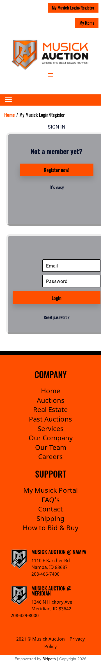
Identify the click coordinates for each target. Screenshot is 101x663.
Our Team (50, 447)
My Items (86, 23)
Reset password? (57, 317)
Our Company (51, 437)
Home (50, 390)
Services (51, 428)
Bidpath (49, 659)
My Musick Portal (50, 490)
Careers (50, 456)
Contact (50, 508)
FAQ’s (51, 499)
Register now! (56, 169)
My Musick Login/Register (73, 7)
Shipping (50, 518)
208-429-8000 (25, 615)
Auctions (51, 400)
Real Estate (50, 409)
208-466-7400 (45, 574)
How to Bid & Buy (50, 527)
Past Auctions (50, 419)
